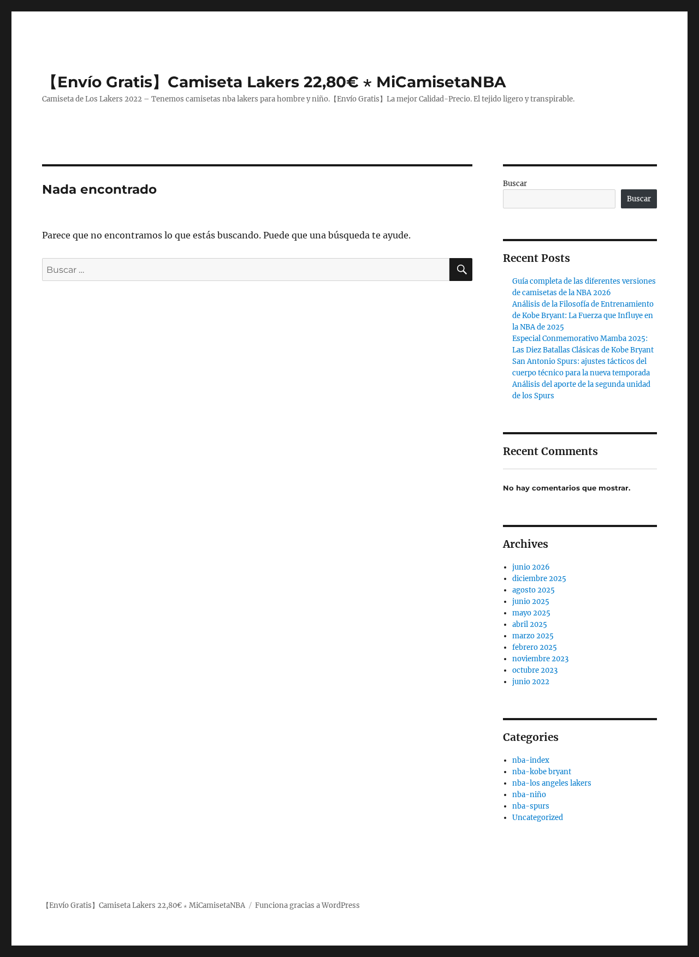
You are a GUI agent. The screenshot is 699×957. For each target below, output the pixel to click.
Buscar (515, 183)
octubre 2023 (535, 670)
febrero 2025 (534, 647)
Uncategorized (537, 817)
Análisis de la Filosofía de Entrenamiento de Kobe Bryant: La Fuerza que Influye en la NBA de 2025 (583, 316)
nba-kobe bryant (541, 771)
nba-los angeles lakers (551, 783)
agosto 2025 (533, 590)
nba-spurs (530, 806)
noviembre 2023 (540, 658)
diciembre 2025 (539, 578)
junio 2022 (530, 681)
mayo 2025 (531, 613)
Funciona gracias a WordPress (307, 905)
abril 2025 (529, 624)
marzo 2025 (533, 636)
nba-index (530, 760)
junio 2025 (530, 601)
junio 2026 (531, 567)
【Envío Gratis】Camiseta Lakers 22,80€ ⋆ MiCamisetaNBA (274, 82)
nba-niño (529, 794)
